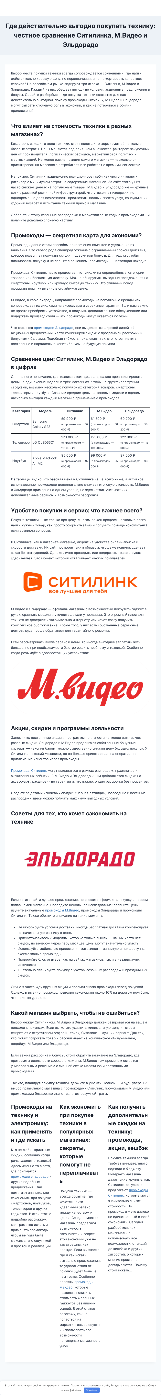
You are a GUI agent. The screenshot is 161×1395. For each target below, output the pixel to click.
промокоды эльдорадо (29, 1176)
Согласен (92, 1390)
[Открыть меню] (152, 8)
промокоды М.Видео (62, 910)
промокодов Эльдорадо (53, 328)
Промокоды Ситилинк (29, 771)
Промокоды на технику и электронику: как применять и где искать (31, 1123)
